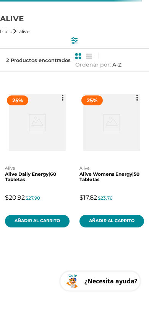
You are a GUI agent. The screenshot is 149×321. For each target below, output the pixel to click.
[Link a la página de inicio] (9, 31)
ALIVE (24, 31)
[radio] (78, 56)
